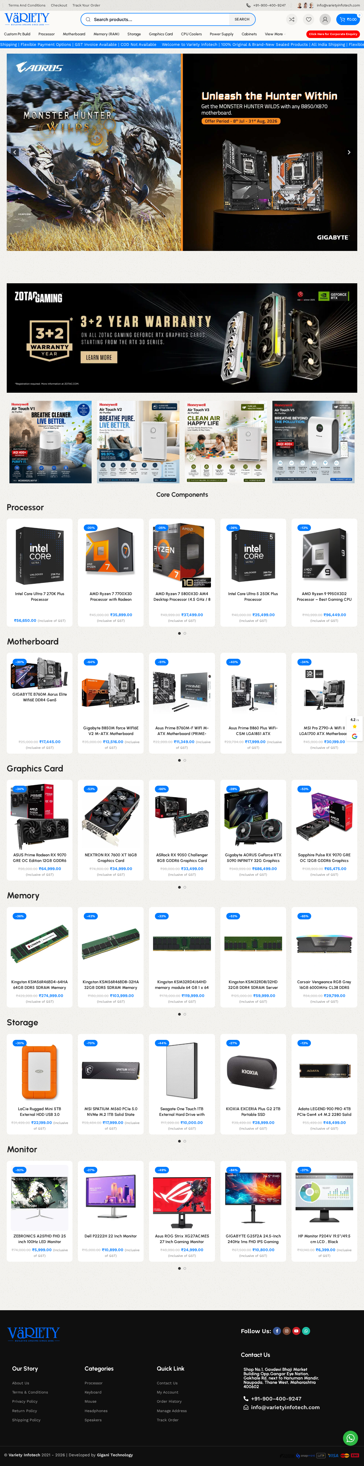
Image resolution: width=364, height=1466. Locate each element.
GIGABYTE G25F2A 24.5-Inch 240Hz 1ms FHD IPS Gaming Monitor (253, 1242)
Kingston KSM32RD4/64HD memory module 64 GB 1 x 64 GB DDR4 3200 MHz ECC (182, 987)
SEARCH (242, 19)
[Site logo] (27, 19)
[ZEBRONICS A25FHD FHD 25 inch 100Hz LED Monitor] (39, 1198)
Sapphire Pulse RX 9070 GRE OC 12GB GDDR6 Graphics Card (324, 861)
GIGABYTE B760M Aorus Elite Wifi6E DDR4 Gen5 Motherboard (39, 700)
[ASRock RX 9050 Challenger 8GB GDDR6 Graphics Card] (182, 817)
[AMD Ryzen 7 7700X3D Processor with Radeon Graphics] (111, 556)
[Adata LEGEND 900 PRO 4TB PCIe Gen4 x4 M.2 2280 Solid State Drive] (324, 1071)
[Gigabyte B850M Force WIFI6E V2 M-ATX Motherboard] (111, 690)
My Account (167, 1392)
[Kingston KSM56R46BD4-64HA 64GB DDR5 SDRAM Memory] (39, 944)
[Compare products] (291, 19)
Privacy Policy (24, 1401)
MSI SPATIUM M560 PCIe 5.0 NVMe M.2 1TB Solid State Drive (110, 1114)
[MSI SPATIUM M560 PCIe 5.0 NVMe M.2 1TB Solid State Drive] (111, 1071)
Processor (94, 1383)
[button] (182, 152)
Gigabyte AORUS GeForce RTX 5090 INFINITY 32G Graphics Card (253, 861)
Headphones (96, 1411)
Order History (169, 1401)
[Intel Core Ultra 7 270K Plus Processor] (39, 556)
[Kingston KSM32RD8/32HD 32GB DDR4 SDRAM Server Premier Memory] (253, 944)
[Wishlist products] (308, 19)
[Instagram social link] (287, 1331)
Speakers (93, 1420)
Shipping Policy (26, 1420)
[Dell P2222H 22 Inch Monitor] (111, 1198)
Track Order (168, 1420)
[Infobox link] (266, 5)
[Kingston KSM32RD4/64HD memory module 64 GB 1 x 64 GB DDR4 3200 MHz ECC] (182, 944)
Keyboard (93, 1392)
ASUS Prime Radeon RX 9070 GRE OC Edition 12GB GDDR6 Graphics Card (39, 861)
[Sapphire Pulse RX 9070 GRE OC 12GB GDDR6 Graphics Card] (324, 817)
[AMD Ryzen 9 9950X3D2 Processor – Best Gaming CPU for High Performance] (324, 556)
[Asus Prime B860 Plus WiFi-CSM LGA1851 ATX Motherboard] (253, 690)
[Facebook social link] (277, 1331)
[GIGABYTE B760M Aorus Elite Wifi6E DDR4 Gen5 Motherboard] (39, 673)
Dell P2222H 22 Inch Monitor (111, 1236)
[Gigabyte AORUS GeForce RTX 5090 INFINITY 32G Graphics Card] (253, 817)
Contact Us (167, 1383)
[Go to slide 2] (184, 633)
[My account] (325, 19)
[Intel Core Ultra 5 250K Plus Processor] (253, 556)
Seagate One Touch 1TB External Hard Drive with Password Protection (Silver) (181, 1114)
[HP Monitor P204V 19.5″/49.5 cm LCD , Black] (324, 1198)
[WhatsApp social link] (306, 1331)
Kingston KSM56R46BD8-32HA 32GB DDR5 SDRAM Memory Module (111, 987)
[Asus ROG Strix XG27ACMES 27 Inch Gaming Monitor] (182, 1198)
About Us (20, 1383)
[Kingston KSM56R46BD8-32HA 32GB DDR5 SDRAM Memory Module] (111, 944)
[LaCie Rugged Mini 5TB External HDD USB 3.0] (39, 1071)
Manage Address (172, 1411)
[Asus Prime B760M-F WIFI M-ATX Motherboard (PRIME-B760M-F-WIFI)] (182, 690)
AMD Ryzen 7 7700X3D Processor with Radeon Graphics (110, 599)
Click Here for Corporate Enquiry (333, 34)
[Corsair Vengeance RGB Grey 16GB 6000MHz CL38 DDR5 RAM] (324, 944)
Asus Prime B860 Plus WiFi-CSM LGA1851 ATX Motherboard (253, 734)
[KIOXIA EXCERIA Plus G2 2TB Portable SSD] (253, 1071)
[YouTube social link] (296, 1331)
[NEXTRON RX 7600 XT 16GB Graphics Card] (111, 817)
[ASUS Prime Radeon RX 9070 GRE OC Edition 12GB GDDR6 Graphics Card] (39, 817)
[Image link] (33, 1334)
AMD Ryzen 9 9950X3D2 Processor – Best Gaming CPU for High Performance (324, 599)
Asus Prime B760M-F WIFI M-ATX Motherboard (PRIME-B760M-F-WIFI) (182, 734)
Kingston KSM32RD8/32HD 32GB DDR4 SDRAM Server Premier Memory (253, 987)
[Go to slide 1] (179, 633)
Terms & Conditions (30, 1392)
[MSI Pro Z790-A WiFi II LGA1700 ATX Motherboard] (324, 690)
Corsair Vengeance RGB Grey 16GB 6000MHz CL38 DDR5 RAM (324, 987)
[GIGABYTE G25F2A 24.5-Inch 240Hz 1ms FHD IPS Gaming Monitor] (253, 1198)
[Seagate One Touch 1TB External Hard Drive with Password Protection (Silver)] (182, 1071)
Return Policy (24, 1411)
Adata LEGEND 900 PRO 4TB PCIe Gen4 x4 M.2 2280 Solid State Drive (324, 1114)
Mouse (90, 1401)
